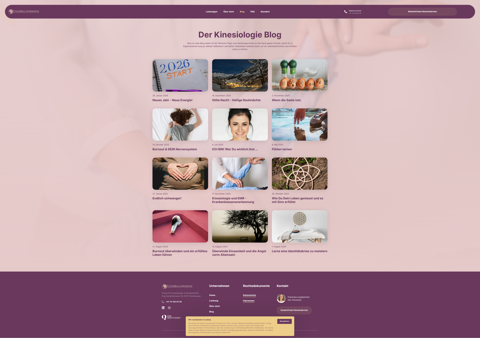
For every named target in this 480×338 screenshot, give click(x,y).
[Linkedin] (164, 307)
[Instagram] (170, 307)
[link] (180, 75)
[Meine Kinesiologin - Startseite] (23, 11)
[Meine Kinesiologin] (171, 317)
